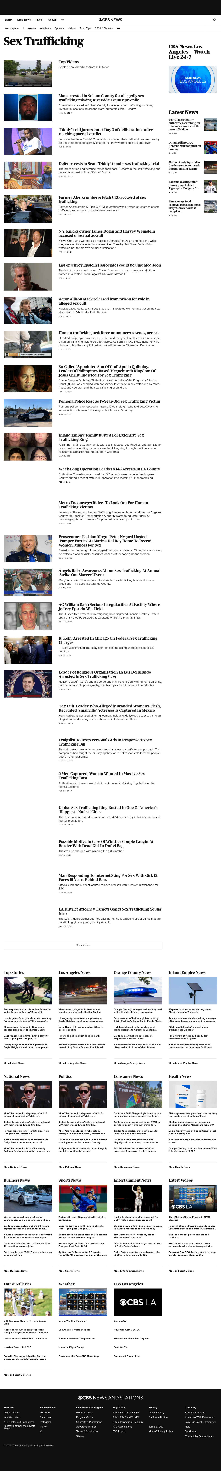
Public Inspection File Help (127, 1422)
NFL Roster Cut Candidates (19, 1422)
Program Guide (84, 1417)
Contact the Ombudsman (199, 1436)
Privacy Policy (156, 1412)
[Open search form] (214, 19)
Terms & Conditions (87, 1431)
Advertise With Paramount (199, 1417)
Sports (59, 28)
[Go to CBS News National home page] (110, 19)
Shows (52, 19)
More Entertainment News (129, 1270)
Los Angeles (12, 28)
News (31, 28)
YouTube (45, 1412)
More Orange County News (129, 1063)
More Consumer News (126, 1167)
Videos (72, 28)
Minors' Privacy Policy (161, 1431)
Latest (9, 19)
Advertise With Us (86, 1426)
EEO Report (119, 1431)
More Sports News (69, 1270)
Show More (82, 945)
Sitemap (80, 1436)
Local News (24, 19)
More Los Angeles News (72, 1063)
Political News (12, 1412)
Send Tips (85, 28)
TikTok (43, 1426)
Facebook (45, 1417)
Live (40, 19)
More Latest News (14, 1063)
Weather (45, 28)
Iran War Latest (12, 1417)
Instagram (45, 1422)
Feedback (190, 1431)
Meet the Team (84, 1412)
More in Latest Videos (181, 1270)
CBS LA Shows (103, 28)
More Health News (179, 1167)
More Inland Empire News (183, 1063)
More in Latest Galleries (17, 1374)
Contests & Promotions (89, 1422)
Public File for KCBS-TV (125, 1412)
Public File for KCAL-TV (125, 1417)
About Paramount (195, 1412)
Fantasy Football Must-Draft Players (19, 1427)
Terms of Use (156, 1426)
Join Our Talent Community (200, 1422)
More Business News (16, 1270)
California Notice (158, 1417)
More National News (15, 1167)
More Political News (70, 1167)
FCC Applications (122, 1426)
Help (187, 1426)
